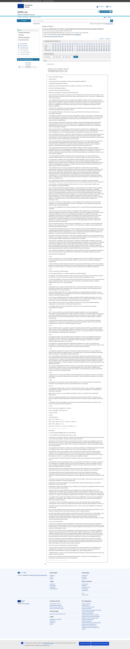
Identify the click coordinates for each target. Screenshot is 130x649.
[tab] (76, 41)
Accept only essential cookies (100, 643)
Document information (24, 32)
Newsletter (84, 577)
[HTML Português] (97, 46)
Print (110, 17)
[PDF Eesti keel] (65, 48)
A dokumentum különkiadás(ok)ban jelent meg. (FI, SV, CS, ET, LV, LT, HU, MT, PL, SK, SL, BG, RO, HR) (65, 32)
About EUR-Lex (85, 575)
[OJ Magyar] (87, 50)
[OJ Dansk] (60, 50)
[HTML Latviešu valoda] (82, 46)
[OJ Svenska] (109, 50)
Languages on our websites (55, 619)
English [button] (110, 6)
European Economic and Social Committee (91, 616)
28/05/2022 (28, 62)
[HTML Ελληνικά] (68, 46)
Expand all (102, 38)
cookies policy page (48, 643)
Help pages (52, 575)
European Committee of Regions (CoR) (90, 618)
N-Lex (83, 593)
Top (45, 564)
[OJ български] (53, 50)
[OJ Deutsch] (63, 50)
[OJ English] (70, 50)
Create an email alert (25, 52)
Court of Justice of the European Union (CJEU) (91, 610)
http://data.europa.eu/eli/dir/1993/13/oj (53, 36)
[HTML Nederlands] (92, 46)
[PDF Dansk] (60, 48)
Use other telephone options (56, 605)
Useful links (84, 578)
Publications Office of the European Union (38, 575)
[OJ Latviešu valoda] (82, 50)
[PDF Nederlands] (92, 48)
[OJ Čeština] (58, 50)
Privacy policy (53, 621)
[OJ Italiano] (80, 50)
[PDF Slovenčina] (101, 48)
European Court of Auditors (87, 613)
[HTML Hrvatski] (77, 46)
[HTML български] (53, 46)
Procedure (21, 35)
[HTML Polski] (94, 46)
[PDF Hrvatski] (77, 48)
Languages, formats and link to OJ (52, 41)
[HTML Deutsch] (63, 46)
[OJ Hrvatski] (77, 50)
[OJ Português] (97, 50)
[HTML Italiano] (80, 46)
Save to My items (24, 50)
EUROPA (19, 17)
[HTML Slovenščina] (104, 46)
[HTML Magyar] (87, 46)
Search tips (37, 23)
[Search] (111, 21)
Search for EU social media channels (57, 614)
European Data (85, 584)
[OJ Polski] (94, 50)
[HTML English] (70, 46)
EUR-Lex (23, 12)
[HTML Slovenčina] (101, 46)
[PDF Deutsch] (63, 48)
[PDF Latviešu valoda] (82, 48)
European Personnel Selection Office (89, 625)
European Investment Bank (87, 619)
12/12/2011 (28, 64)
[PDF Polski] (94, 48)
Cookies (51, 624)
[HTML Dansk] (60, 46)
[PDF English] (70, 48)
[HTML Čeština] (58, 46)
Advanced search (109, 23)
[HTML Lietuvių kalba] (85, 46)
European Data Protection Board (88, 624)
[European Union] (21, 601)
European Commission (86, 608)
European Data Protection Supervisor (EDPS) (91, 622)
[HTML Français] (72, 46)
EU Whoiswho (85, 588)
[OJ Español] (55, 50)
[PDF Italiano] (80, 48)
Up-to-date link (23, 43)
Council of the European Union (88, 607)
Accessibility (52, 587)
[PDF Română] (99, 48)
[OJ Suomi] (106, 50)
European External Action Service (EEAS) (90, 614)
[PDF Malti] (89, 48)
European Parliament (86, 603)
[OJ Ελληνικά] (68, 50)
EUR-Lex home (25, 17)
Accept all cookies (85, 643)
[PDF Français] (72, 48)
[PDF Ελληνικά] (68, 48)
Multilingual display (49, 53)
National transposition (24, 37)
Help (106, 17)
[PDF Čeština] (58, 48)
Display (75, 56)
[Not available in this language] (75, 46)
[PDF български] (53, 48)
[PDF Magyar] (87, 48)
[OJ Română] (99, 50)
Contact (51, 577)
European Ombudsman (86, 621)
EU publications (85, 590)
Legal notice (52, 584)
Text (20, 30)
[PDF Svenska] (109, 48)
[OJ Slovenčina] (101, 50)
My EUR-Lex (101, 6)
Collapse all (108, 38)
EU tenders (84, 585)
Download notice (24, 48)
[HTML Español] (55, 46)
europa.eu (27, 603)
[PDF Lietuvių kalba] (85, 48)
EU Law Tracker (85, 594)
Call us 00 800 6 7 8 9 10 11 (55, 603)
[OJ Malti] (89, 50)
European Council (85, 605)
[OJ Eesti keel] (65, 50)
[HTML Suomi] (106, 46)
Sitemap (51, 578)
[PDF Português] (97, 48)
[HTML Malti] (89, 46)
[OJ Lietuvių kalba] (85, 50)
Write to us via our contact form (56, 607)
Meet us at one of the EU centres (57, 608)
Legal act (28, 67)
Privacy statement (53, 588)
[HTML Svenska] (109, 46)
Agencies (84, 629)
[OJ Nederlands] (92, 50)
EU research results (86, 587)
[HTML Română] (99, 46)
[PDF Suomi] (106, 48)
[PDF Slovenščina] (104, 48)
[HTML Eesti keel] (65, 46)
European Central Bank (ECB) (88, 611)
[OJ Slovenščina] (104, 50)
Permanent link (23, 45)
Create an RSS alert (24, 54)
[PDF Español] (55, 48)
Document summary (23, 40)
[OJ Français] (72, 50)
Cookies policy (53, 585)
